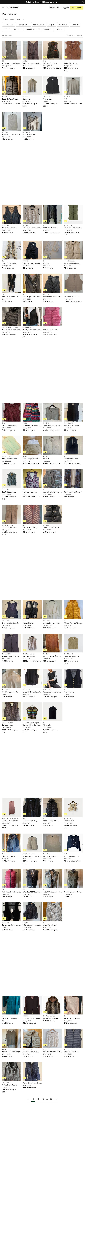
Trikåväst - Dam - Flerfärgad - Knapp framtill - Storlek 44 (30, 492)
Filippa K (70, 654)
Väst (65, 99)
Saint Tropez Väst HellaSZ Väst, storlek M (10, 527)
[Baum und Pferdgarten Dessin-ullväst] (32, 711)
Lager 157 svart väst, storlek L (10, 99)
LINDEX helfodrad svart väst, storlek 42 (31, 692)
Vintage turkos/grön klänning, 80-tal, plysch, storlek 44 (11, 1018)
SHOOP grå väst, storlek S (32, 297)
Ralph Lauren (30, 654)
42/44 (4, 723)
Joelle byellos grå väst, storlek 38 (52, 492)
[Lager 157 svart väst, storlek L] (11, 85)
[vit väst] (52, 250)
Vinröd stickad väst (9, 425)
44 (24, 489)
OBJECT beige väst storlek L (9, 692)
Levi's (7, 225)
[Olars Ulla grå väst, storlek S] (52, 911)
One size (5, 818)
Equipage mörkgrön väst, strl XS (11, 63)
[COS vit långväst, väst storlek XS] (52, 609)
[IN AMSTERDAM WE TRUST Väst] (52, 807)
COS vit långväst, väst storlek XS (51, 623)
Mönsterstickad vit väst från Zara (52, 1052)
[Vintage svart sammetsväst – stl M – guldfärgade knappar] (73, 678)
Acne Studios (14, 818)
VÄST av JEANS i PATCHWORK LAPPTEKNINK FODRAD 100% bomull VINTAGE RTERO (10, 856)
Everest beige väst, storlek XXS (30, 1052)
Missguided (71, 261)
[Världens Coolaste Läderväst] (52, 50)
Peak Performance (12, 327)
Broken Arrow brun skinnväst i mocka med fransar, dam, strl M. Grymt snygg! (72, 63)
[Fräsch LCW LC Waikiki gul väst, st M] (73, 609)
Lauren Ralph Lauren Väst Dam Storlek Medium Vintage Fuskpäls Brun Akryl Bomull (52, 1018)
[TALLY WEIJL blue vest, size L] (52, 878)
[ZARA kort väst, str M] (52, 514)
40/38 (45, 456)
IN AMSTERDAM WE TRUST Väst (50, 821)
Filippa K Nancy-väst (71, 656)
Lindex (28, 689)
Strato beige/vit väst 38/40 (30, 459)
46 (3, 294)
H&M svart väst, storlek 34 (31, 263)
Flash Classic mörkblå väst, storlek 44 (10, 623)
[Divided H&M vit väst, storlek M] (52, 843)
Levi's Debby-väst (9, 492)
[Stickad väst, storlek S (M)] (73, 412)
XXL (44, 61)
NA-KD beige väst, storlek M (30, 135)
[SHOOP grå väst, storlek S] (32, 283)
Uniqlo (50, 689)
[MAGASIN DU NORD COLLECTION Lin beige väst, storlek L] (73, 283)
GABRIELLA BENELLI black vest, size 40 (32, 892)
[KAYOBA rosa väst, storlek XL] (32, 514)
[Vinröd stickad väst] (11, 412)
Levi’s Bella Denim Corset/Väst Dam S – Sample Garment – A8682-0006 (9, 228)
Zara (26, 61)
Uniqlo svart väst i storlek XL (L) (52, 692)
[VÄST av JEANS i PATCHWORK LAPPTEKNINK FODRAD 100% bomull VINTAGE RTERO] (11, 843)
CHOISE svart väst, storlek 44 (30, 821)
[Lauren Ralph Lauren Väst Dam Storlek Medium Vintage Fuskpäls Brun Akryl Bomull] (52, 1005)
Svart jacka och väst (71, 856)
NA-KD (28, 132)
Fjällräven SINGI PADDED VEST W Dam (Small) (73, 228)
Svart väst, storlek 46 (10, 297)
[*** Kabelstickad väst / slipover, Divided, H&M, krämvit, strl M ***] (32, 214)
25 (51, 1099)
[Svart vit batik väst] (11, 250)
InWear (8, 1082)
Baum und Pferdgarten (33, 723)
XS (3, 61)
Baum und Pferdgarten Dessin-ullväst (31, 725)
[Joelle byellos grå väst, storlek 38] (52, 478)
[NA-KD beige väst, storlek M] (32, 121)
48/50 (25, 327)
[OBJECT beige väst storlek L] (11, 678)
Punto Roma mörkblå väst (32, 1083)
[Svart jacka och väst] (73, 843)
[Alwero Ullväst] (32, 609)
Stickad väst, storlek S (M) (72, 426)
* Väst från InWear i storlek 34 (9, 1085)
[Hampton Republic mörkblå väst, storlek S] (73, 1038)
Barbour (10, 723)
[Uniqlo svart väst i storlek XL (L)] (52, 678)
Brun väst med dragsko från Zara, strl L (31, 63)
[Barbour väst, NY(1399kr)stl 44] (11, 711)
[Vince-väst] (52, 711)
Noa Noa (69, 818)
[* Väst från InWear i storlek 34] (11, 1071)
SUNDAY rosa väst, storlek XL (50, 330)
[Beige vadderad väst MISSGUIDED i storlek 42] (73, 250)
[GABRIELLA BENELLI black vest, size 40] (32, 878)
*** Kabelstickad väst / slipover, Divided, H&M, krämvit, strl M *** (31, 228)
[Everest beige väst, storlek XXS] (32, 1038)
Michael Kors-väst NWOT (32, 856)
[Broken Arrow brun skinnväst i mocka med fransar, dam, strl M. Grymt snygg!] (73, 50)
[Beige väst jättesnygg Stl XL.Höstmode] (73, 1005)
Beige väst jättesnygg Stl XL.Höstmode (73, 1018)
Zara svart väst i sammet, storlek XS (11, 925)
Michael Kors (30, 854)
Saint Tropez (9, 525)
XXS (24, 1049)
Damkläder (9, 19)
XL (44, 327)
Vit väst (46, 459)
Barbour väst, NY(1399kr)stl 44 (8, 725)
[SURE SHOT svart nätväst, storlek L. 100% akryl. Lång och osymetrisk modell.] (52, 214)
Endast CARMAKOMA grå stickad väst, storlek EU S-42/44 (11, 1052)
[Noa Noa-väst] (73, 807)
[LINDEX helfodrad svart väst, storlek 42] (32, 678)
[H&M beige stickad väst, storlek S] (11, 121)
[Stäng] (83, 2)
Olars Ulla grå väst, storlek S (50, 925)
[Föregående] (29, 1098)
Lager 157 (8, 96)
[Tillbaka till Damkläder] (3, 19)
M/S (65, 423)
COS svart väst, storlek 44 (31, 1018)
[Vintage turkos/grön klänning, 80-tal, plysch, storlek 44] (11, 1005)
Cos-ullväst (27, 99)
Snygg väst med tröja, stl (73, 492)
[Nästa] (56, 1098)
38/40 (4, 456)
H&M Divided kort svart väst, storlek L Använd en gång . (32, 925)
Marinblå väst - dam (71, 459)
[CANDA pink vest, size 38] (11, 878)
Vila (48, 294)
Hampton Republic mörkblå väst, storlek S (72, 1052)
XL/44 (4, 854)
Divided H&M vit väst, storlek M (51, 856)
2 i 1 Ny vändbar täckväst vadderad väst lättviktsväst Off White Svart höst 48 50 (32, 330)
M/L (3, 423)
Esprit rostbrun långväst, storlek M (52, 656)
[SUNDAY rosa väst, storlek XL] (52, 316)
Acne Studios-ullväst (10, 821)
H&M (68, 96)
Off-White (31, 327)
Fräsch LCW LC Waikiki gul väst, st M (73, 623)
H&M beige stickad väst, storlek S (11, 135)
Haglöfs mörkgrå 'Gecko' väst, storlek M (11, 656)
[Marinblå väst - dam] (73, 445)
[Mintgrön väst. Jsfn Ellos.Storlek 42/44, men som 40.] (11, 445)
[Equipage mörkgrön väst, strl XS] (11, 50)
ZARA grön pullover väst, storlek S (52, 426)
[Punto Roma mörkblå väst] (32, 1071)
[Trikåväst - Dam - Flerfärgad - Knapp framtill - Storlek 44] (32, 478)
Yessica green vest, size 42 (73, 892)
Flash (7, 620)
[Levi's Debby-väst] (11, 478)
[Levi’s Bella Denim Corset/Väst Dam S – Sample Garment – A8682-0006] (11, 214)
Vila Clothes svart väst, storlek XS (51, 297)
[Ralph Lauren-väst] (32, 643)
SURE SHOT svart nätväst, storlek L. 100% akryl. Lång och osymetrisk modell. (52, 228)
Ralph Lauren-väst (29, 656)
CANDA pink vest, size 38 (11, 892)
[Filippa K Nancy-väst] (73, 643)
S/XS (65, 854)
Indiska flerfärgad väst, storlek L (31, 426)
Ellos (9, 456)
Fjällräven (70, 225)
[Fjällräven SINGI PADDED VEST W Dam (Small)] (73, 214)
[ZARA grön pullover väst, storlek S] (52, 412)
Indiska (25, 423)
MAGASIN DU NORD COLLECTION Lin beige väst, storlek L (72, 297)
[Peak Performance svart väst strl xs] (11, 316)
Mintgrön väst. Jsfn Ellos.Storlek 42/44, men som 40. (11, 459)
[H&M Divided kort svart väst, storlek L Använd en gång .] (32, 911)
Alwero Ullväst (28, 623)
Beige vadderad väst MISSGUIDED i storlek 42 (73, 263)
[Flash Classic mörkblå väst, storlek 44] (11, 609)
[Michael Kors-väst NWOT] (32, 843)
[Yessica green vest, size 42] (73, 878)
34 (24, 261)
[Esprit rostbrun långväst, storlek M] (52, 643)
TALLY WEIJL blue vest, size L (51, 892)
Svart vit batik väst (9, 263)
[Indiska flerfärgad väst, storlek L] (32, 412)
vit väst (46, 263)
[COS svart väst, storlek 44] (32, 1005)
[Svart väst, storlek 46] (11, 283)
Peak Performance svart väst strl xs (11, 330)
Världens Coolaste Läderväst (50, 63)
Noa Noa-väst (69, 821)
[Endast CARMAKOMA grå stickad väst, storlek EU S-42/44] (11, 1038)
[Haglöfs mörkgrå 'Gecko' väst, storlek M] (11, 643)
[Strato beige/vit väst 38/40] (32, 445)
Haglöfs (7, 654)
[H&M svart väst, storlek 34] (32, 250)
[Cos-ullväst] (32, 85)
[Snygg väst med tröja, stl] (73, 478)
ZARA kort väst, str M (51, 527)
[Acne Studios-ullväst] (11, 807)
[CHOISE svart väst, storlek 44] (32, 807)
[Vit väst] (52, 445)
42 (64, 261)
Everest (29, 1049)
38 (3, 889)
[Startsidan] (13, 8)
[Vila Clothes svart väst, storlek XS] (52, 283)
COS (27, 96)
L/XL (44, 689)
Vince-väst (47, 725)
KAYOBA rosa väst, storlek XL (30, 527)
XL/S (3, 261)
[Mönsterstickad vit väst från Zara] (52, 1038)
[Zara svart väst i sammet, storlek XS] (11, 911)
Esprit (48, 654)
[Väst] (73, 85)
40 (24, 889)
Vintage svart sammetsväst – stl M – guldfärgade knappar (72, 692)
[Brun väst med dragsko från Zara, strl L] (32, 50)
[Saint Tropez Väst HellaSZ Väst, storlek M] (11, 514)
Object (7, 689)
